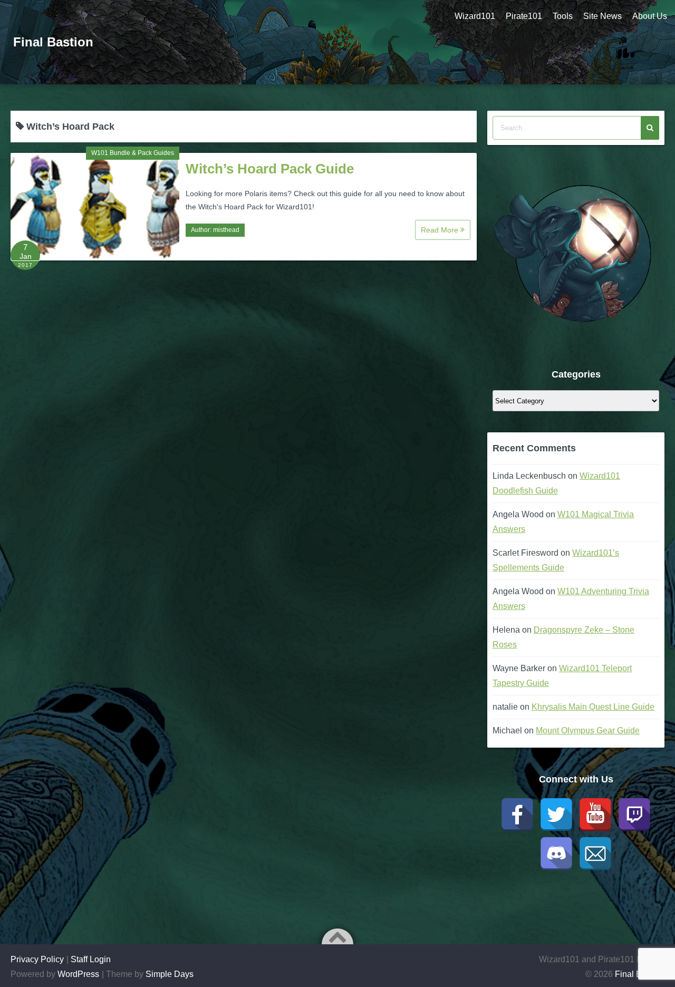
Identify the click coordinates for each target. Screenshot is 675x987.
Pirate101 (524, 16)
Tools (563, 16)
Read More (440, 230)
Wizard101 (475, 16)
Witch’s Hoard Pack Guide (270, 168)
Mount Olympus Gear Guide (588, 730)
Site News (602, 16)
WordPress (78, 974)
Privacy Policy (37, 959)
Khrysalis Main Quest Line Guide (593, 706)
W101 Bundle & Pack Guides (132, 153)
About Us (649, 16)
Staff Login (91, 959)
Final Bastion (53, 42)
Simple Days (170, 974)
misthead (226, 230)
